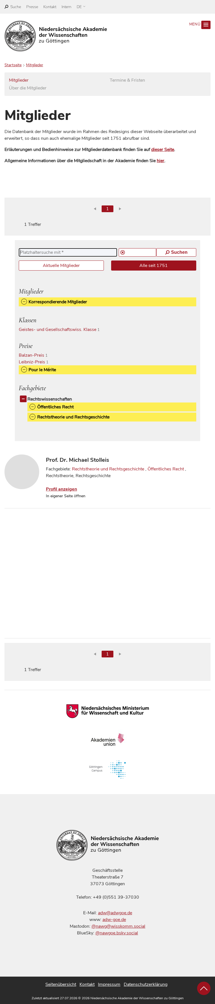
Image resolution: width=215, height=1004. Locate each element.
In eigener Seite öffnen (65, 496)
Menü (195, 24)
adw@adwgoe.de (115, 913)
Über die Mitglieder (27, 88)
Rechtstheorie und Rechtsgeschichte (108, 469)
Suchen (179, 252)
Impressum (109, 984)
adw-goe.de (114, 920)
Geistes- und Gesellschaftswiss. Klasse (61, 329)
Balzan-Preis (35, 355)
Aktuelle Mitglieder (61, 265)
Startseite (13, 65)
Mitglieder (34, 65)
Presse (32, 7)
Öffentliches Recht (166, 469)
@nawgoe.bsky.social (116, 933)
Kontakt (49, 7)
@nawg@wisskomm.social (118, 926)
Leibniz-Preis (35, 362)
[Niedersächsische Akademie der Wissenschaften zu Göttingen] (55, 36)
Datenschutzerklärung (145, 984)
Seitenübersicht (60, 984)
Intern (66, 7)
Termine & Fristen (127, 80)
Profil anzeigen (61, 489)
